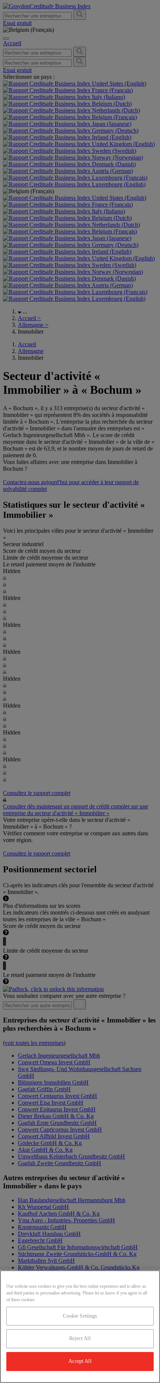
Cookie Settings (80, 1316)
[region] (80, 1326)
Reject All (79, 1338)
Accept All (79, 1361)
